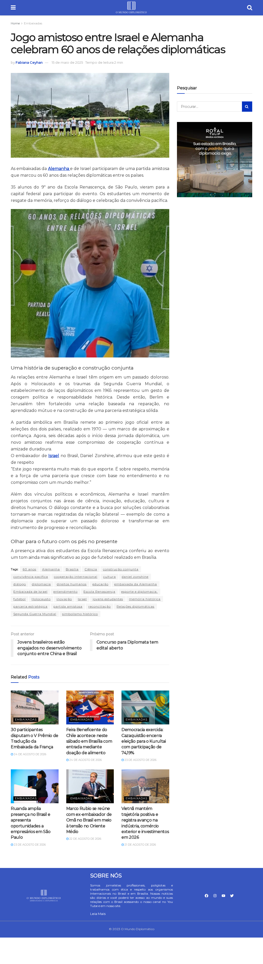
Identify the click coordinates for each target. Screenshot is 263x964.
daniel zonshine (135, 577)
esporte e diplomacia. (139, 591)
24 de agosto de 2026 (29, 754)
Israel (82, 599)
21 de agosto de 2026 (140, 844)
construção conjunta (120, 569)
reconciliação (99, 606)
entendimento (65, 591)
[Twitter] (232, 895)
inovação (64, 599)
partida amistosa (67, 606)
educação (100, 584)
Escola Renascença (99, 591)
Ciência (90, 569)
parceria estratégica (30, 606)
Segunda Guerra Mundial (34, 614)
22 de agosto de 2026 (85, 838)
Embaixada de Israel (30, 591)
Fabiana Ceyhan (29, 62)
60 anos (29, 569)
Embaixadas (33, 23)
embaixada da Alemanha (135, 584)
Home (15, 23)
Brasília (72, 569)
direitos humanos (72, 584)
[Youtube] (223, 895)
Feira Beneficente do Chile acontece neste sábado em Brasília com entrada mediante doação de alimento (89, 741)
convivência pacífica (30, 577)
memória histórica (145, 599)
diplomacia (41, 584)
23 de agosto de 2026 (140, 760)
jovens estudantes (108, 599)
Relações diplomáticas (135, 606)
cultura (109, 577)
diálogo (19, 584)
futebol (19, 599)
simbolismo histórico (80, 614)
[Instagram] (215, 895)
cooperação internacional (75, 577)
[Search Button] (247, 106)
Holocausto (41, 599)
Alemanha (51, 569)
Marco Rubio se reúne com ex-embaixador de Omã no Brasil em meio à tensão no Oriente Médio (89, 820)
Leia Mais (98, 914)
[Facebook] (206, 895)
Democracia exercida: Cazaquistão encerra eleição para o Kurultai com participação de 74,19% (143, 741)
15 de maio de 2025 (67, 62)
